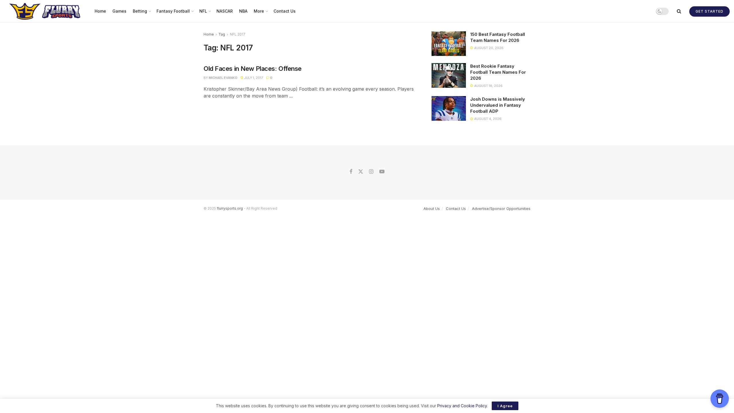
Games (119, 11)
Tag (221, 34)
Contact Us (285, 11)
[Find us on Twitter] (360, 171)
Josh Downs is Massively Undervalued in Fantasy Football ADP (497, 105)
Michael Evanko (223, 78)
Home (100, 11)
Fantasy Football (173, 11)
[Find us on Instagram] (371, 171)
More (259, 11)
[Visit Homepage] (45, 11)
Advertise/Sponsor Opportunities (501, 208)
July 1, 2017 (253, 78)
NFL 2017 (237, 34)
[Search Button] (679, 11)
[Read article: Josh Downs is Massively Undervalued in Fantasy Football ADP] (449, 108)
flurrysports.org (230, 208)
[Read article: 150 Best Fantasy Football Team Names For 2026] (449, 43)
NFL (203, 11)
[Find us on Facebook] (351, 171)
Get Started (709, 11)
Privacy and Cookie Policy (462, 405)
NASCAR (224, 11)
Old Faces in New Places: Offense (253, 68)
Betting (140, 11)
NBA (243, 11)
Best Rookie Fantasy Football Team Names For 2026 (498, 72)
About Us (431, 208)
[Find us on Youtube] (381, 171)
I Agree (505, 406)
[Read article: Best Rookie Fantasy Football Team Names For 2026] (449, 75)
